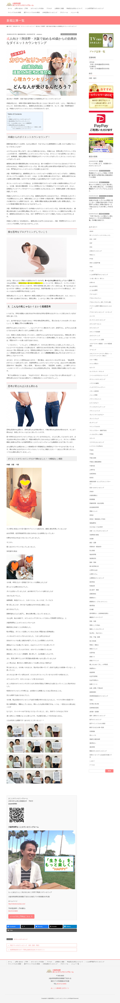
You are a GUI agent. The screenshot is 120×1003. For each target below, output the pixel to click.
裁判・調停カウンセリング (97, 715)
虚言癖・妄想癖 (94, 711)
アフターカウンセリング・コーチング (101, 312)
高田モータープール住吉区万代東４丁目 (101, 756)
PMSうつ (92, 255)
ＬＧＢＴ (92, 761)
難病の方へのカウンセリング (98, 751)
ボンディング (93, 422)
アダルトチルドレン (95, 298)
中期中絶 (92, 466)
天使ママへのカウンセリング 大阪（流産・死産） (25, 945)
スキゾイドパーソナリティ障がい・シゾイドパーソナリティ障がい (101, 354)
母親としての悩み (95, 625)
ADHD (91, 231)
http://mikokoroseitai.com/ (16, 904)
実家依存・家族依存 (95, 546)
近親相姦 (92, 731)
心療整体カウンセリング (97, 578)
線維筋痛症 (93, 692)
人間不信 (92, 469)
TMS (91, 266)
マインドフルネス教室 (14, 964)
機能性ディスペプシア (104, 182)
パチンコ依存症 (94, 391)
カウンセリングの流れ (37, 961)
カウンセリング (102, 195)
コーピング (93, 349)
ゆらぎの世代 (93, 286)
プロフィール (64, 964)
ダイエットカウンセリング (68, 34)
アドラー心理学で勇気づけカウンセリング (101, 307)
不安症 (91, 450)
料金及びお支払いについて (75, 961)
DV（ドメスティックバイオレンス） (100, 235)
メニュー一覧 (75, 964)
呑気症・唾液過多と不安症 (97, 519)
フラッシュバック (95, 410)
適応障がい (93, 743)
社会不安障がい (94, 680)
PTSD (91, 259)
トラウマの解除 (94, 383)
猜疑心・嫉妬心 (94, 645)
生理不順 (92, 652)
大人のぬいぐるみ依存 (96, 527)
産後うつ (92, 656)
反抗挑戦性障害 (94, 507)
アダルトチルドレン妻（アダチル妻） (101, 302)
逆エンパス (93, 735)
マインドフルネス (95, 426)
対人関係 (92, 550)
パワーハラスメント (95, 399)
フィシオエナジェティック (97, 407)
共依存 (91, 491)
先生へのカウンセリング (104, 170)
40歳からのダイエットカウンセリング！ (20, 119)
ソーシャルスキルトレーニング (99, 375)
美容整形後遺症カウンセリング (99, 696)
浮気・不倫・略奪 (95, 637)
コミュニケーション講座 (97, 339)
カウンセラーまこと (95, 324)
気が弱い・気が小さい (96, 633)
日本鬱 (100, 213)
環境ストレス (106, 213)
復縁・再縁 (93, 562)
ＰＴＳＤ (92, 765)
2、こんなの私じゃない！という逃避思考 (20, 123)
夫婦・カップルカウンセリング (99, 531)
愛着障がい (93, 597)
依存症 (91, 477)
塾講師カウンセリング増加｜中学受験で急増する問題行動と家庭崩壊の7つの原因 (101, 175)
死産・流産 (93, 621)
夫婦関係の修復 (101, 198)
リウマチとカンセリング (97, 442)
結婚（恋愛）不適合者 (96, 688)
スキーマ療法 (93, 359)
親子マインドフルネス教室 (97, 723)
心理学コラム (93, 574)
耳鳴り (91, 700)
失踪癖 (100, 161)
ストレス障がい (94, 363)
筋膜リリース (93, 684)
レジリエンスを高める (96, 446)
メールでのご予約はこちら (20, 916)
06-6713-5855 (13, 911)
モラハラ (92, 438)
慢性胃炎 (92, 605)
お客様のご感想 (59, 961)
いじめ (91, 270)
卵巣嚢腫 (92, 499)
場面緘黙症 (93, 523)
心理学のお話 (93, 570)
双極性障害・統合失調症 (97, 503)
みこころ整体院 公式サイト (60, 988)
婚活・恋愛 (93, 542)
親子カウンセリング (95, 719)
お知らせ (92, 282)
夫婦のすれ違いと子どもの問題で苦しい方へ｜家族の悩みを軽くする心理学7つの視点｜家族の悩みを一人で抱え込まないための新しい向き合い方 (101, 205)
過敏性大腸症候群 (95, 739)
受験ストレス (93, 511)
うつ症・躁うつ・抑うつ (97, 278)
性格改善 (92, 586)
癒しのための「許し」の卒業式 (99, 664)
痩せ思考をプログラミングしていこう (19, 121)
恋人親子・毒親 (94, 590)
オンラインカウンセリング (97, 320)
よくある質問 (93, 290)
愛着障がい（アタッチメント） (99, 601)
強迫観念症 (93, 558)
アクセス (49, 961)
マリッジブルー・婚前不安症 (98, 430)
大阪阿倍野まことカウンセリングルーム (23, 128)
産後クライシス (94, 660)
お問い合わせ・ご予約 (21, 961)
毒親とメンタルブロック (97, 629)
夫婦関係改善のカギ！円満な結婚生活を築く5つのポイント (27, 949)
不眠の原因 (93, 458)
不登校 (91, 454)
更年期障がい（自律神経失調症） (99, 613)
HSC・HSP (93, 239)
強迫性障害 (93, 554)
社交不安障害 (93, 676)
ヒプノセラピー (94, 403)
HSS (91, 247)
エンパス (92, 316)
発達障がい (93, 668)
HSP (91, 243)
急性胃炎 (92, 582)
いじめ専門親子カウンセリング (99, 274)
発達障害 (92, 672)
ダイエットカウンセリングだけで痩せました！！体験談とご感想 (27, 126)
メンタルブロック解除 (96, 434)
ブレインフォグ (94, 418)
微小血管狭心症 (94, 566)
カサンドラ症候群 (95, 331)
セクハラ (92, 367)
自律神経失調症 (94, 707)
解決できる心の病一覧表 (97, 727)
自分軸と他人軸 (94, 704)
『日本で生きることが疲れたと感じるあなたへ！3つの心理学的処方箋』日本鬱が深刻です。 (101, 218)
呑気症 (91, 515)
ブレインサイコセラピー (97, 414)
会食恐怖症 (93, 473)
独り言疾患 (93, 641)
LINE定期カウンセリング (50, 964)
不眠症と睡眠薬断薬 (95, 462)
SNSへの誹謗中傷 (95, 263)
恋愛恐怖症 (93, 594)
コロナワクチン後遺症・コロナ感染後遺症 (101, 344)
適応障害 (92, 747)
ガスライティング (95, 335)
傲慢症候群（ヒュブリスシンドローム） (100, 482)
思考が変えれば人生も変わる (17, 125)
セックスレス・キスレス (97, 371)
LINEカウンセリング (96, 251)
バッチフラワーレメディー (97, 387)
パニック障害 (93, 395)
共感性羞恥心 (93, 495)
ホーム (10, 961)
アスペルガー (93, 294)
